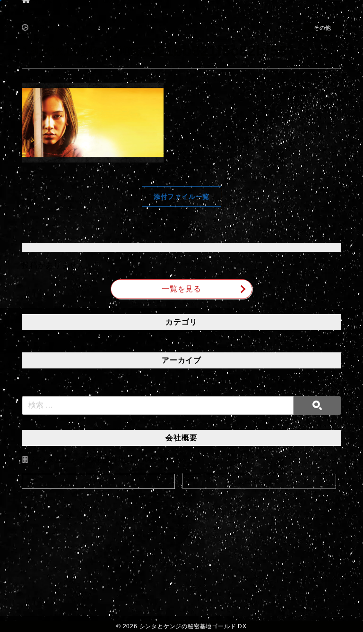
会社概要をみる (259, 481)
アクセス (98, 481)
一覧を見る (181, 289)
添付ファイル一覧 (181, 196)
